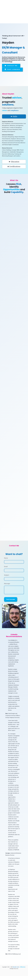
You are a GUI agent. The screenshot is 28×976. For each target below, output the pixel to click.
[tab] (14, 116)
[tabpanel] (14, 139)
